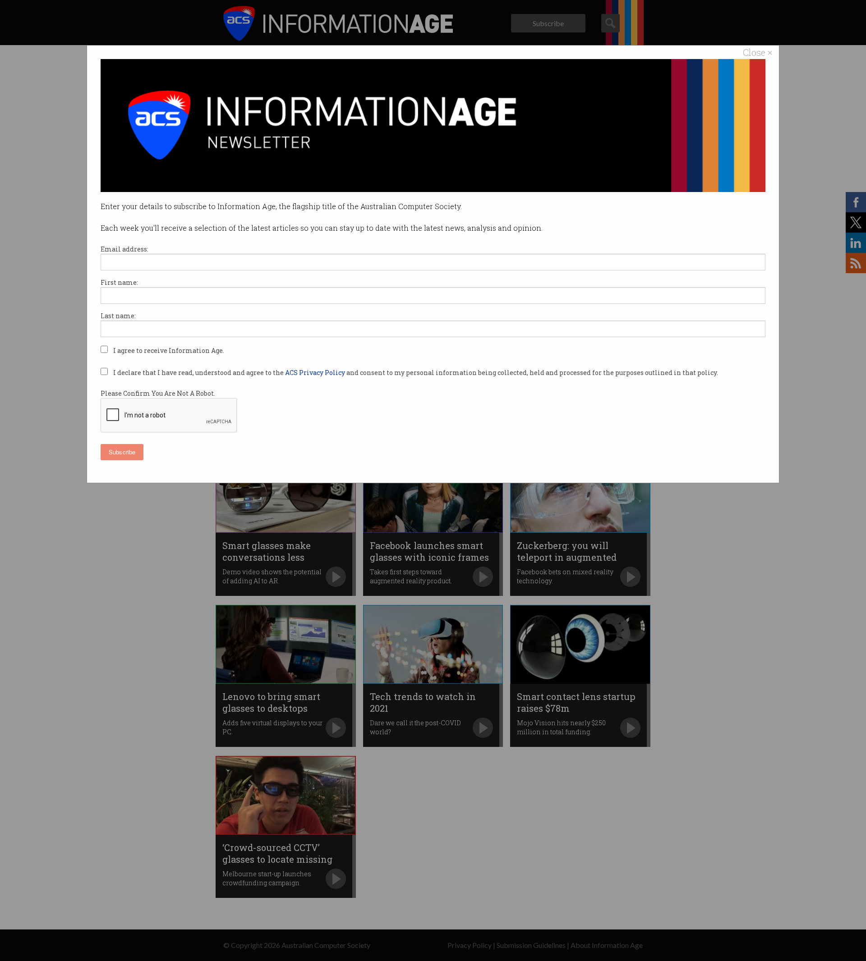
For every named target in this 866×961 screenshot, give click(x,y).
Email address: (124, 249)
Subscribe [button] (122, 452)
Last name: (118, 315)
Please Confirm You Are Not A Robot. (158, 393)
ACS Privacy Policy (315, 372)
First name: (119, 282)
